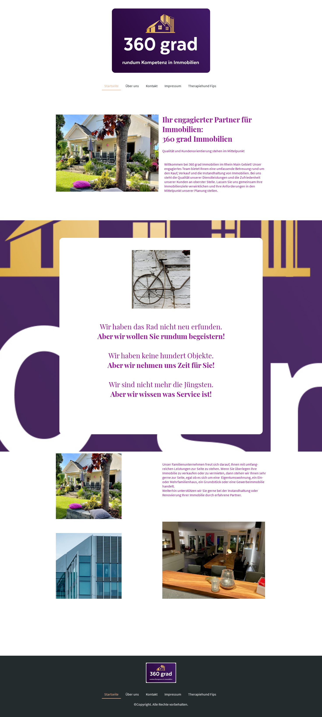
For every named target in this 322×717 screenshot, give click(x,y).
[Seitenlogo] (161, 40)
